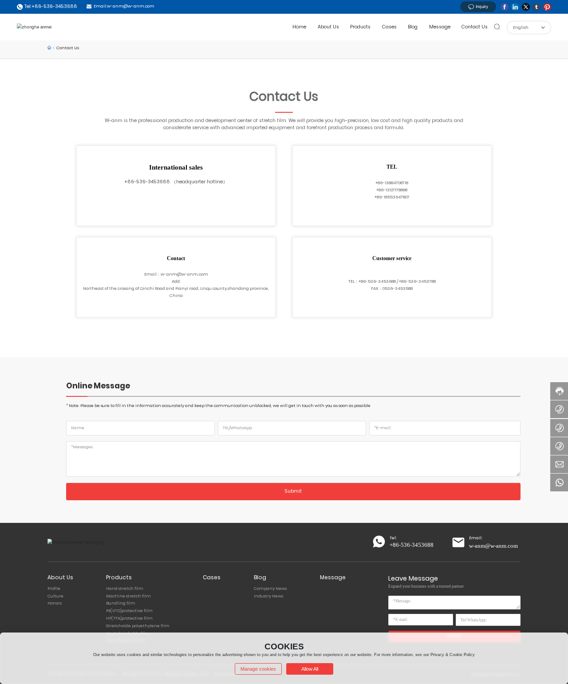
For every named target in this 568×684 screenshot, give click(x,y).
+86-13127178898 (391, 190)
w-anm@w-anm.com (184, 274)
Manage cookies (258, 669)
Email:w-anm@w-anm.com (124, 6)
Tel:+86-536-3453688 (50, 6)
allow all (309, 669)
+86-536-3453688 (147, 181)
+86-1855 (384, 197)
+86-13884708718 (391, 183)
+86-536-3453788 (417, 281)
